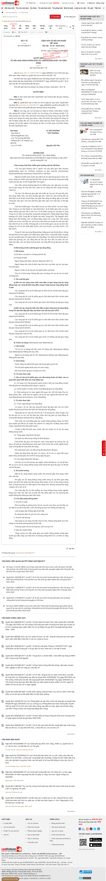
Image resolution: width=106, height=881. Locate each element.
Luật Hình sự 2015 (45, 878)
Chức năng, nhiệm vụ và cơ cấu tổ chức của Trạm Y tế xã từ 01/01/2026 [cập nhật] (91, 101)
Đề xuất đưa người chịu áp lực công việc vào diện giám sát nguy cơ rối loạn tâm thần (91, 82)
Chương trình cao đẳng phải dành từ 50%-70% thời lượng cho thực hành (91, 215)
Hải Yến (71, 548)
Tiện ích (98, 8)
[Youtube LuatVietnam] (87, 829)
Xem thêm (71, 734)
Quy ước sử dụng (57, 831)
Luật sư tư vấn (80, 8)
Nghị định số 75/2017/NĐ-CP (31, 73)
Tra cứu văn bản (22, 8)
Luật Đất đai (33, 878)
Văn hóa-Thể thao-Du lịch (24, 750)
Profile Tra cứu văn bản (11, 831)
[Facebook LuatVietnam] (80, 829)
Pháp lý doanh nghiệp (35, 831)
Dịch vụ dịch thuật (33, 835)
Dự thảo (33, 8)
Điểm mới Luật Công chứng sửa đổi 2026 (95, 73)
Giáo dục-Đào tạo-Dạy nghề (14, 806)
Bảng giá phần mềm (58, 823)
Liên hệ (6, 835)
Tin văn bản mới (44, 8)
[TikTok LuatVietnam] (91, 829)
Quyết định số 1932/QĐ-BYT (29, 105)
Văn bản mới (9, 8)
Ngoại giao (8, 780)
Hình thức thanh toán (58, 827)
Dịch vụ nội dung (33, 838)
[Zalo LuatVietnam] (83, 829)
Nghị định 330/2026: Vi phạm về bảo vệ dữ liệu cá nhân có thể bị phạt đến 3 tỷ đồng (92, 225)
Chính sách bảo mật (58, 835)
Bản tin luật (68, 8)
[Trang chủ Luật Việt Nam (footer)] (12, 851)
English (82, 3)
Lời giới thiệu (8, 823)
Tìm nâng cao (71, 17)
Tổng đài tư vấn (33, 842)
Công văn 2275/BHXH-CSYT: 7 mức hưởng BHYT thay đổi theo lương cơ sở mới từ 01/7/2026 (92, 149)
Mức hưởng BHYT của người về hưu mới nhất (96, 132)
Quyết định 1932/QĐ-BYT (25, 553)
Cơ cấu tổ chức (10, 750)
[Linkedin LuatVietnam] (98, 829)
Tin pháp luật (57, 8)
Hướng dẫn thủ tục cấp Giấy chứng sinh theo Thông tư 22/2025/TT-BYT (91, 111)
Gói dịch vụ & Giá (68, 3)
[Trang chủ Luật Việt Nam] (10, 3)
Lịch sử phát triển (9, 827)
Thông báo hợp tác (58, 844)
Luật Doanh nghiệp (22, 878)
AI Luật (90, 8)
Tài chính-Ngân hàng (12, 766)
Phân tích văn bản (33, 827)
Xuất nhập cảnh (18, 780)
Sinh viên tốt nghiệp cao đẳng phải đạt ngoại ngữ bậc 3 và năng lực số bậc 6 (91, 194)
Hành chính (28, 806)
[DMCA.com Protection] (85, 879)
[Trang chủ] (2, 8)
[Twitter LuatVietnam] (95, 829)
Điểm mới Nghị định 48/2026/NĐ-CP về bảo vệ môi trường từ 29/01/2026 (91, 92)
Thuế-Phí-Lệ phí (25, 766)
